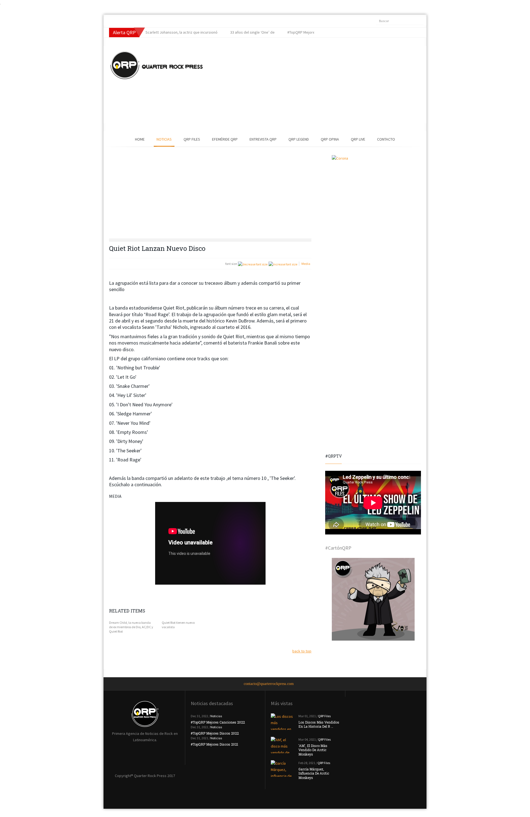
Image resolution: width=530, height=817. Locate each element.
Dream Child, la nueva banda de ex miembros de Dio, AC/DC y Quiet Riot (131, 626)
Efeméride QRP (225, 139)
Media (305, 264)
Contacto (386, 139)
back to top (301, 651)
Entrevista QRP (263, 139)
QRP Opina (330, 139)
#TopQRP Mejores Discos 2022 (215, 733)
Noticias (164, 139)
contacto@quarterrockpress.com (269, 684)
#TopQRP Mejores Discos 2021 (214, 744)
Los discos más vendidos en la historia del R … (318, 724)
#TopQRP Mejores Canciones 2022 (218, 722)
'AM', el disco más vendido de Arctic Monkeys (312, 749)
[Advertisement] (305, 84)
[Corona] (373, 196)
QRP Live (358, 139)
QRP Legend (298, 139)
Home (140, 139)
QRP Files (192, 139)
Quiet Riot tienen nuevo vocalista (178, 624)
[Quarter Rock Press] (156, 65)
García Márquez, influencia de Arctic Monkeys (313, 773)
